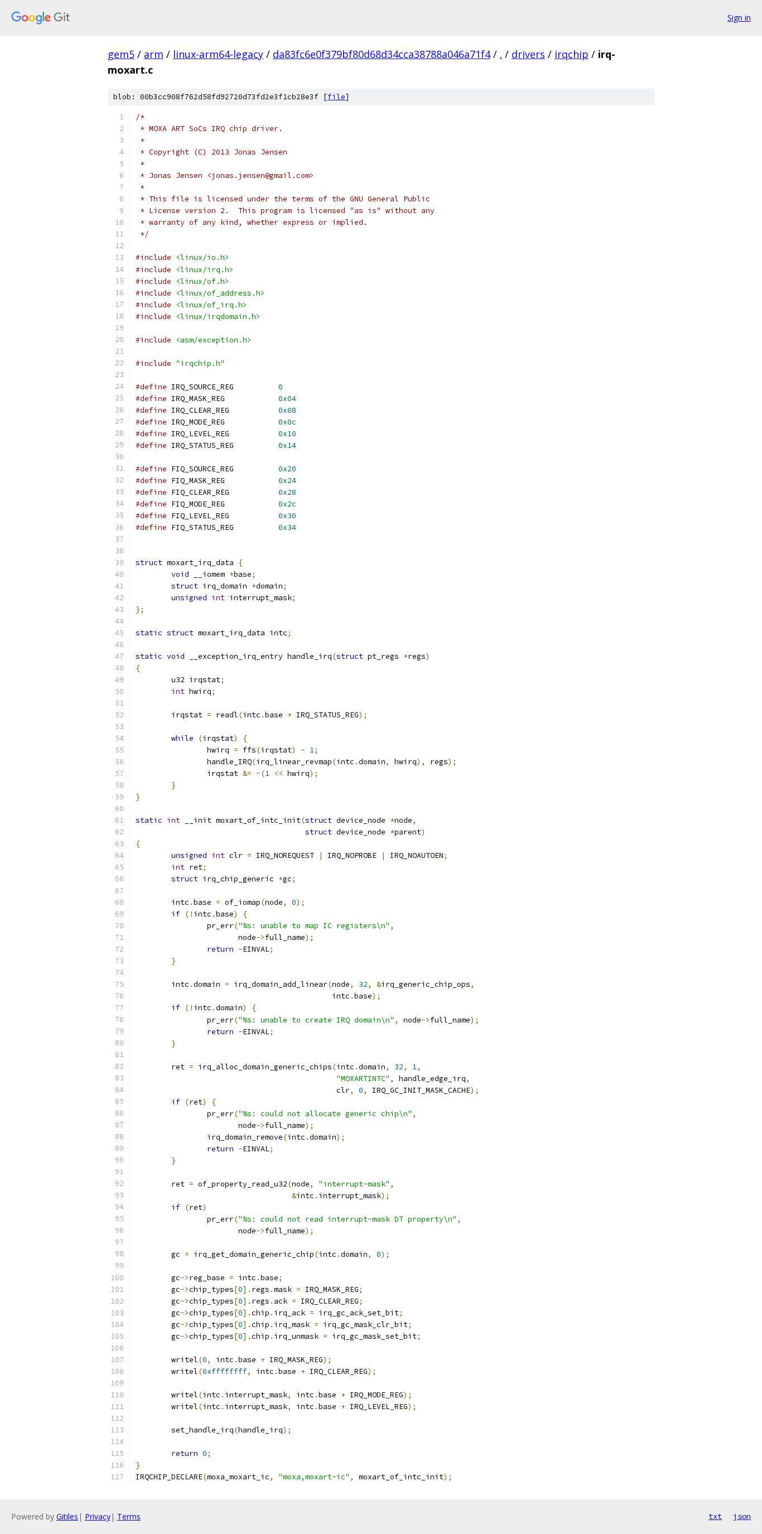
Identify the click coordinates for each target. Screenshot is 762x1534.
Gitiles (67, 1516)
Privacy (97, 1516)
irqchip (571, 54)
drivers (528, 54)
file (336, 97)
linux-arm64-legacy (218, 54)
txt (715, 1516)
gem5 (121, 54)
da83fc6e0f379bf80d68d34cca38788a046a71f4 (381, 54)
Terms (129, 1516)
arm (153, 54)
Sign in (739, 17)
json (742, 1516)
